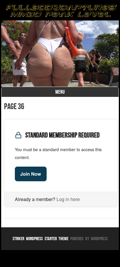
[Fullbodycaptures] (60, 11)
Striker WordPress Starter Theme (40, 238)
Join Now (30, 173)
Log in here (68, 199)
